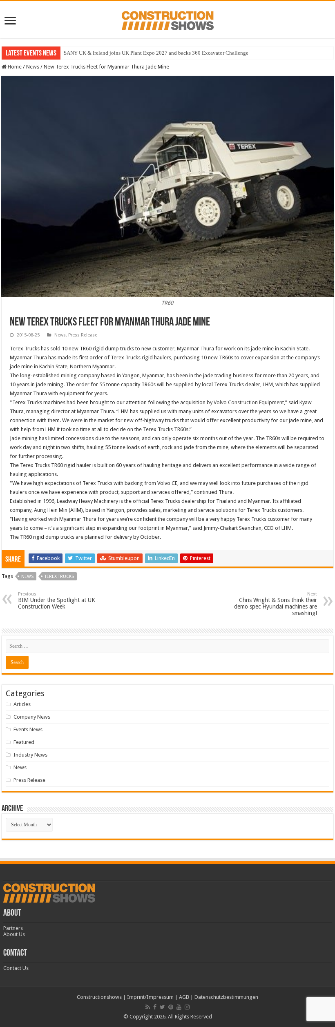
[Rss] (148, 1007)
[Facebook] (154, 1007)
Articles (22, 704)
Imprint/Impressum (150, 997)
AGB (184, 997)
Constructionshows (99, 997)
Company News (31, 717)
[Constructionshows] (168, 19)
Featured (23, 742)
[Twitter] (162, 1007)
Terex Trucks (59, 576)
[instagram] (187, 1007)
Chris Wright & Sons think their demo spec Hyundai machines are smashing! (275, 603)
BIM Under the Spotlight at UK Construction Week (56, 600)
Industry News (30, 755)
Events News (27, 729)
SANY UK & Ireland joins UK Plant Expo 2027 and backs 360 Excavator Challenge (156, 53)
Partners (13, 928)
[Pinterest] (171, 1007)
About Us (14, 934)
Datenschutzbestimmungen (226, 997)
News (32, 67)
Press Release (82, 335)
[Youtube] (179, 1007)
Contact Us (16, 968)
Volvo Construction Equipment (249, 402)
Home (14, 67)
